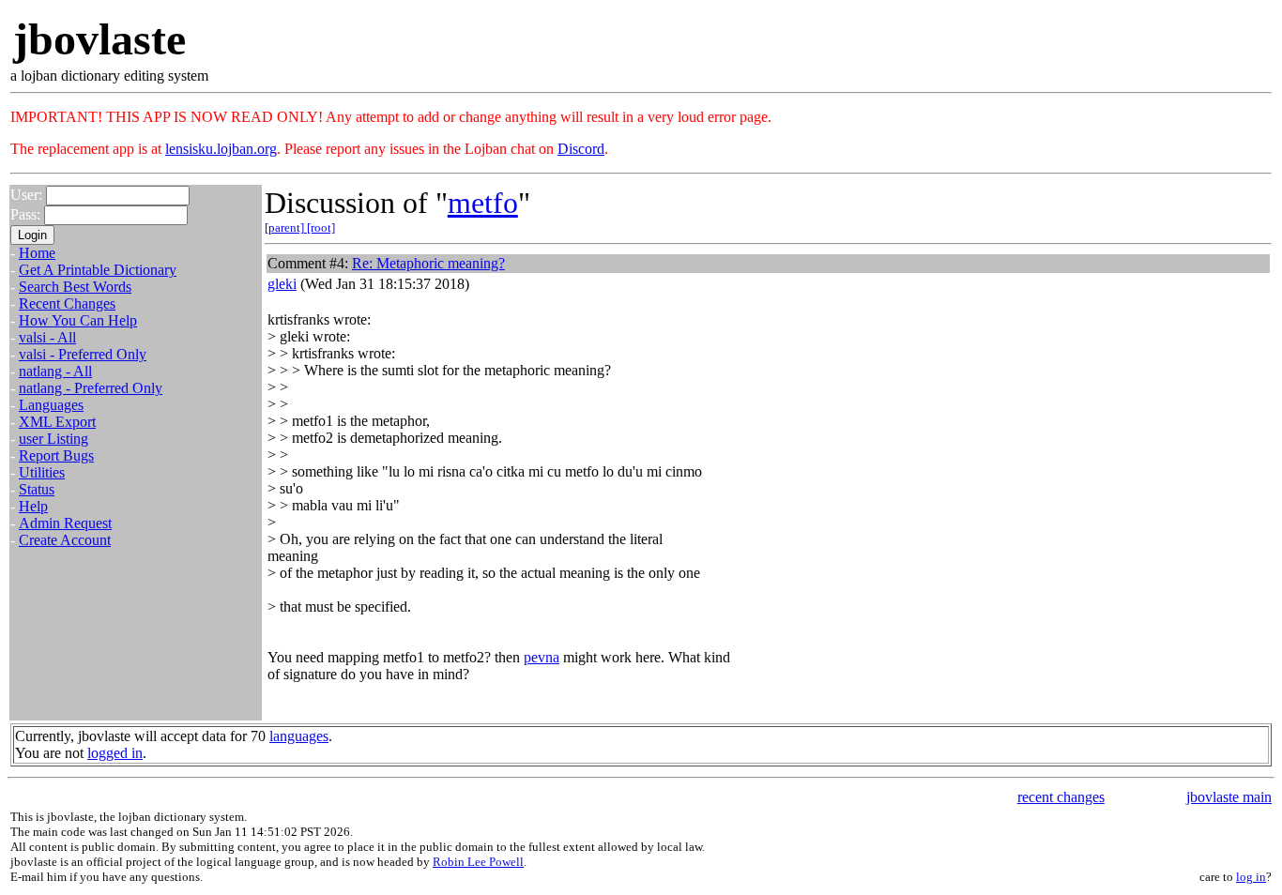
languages (298, 736)
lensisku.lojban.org (221, 149)
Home (37, 253)
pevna (541, 657)
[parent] (286, 227)
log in (1251, 877)
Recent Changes (67, 303)
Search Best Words (75, 287)
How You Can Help (78, 320)
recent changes (1061, 797)
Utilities (42, 472)
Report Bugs (56, 455)
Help (33, 506)
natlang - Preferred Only (90, 388)
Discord (580, 149)
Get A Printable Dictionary (97, 270)
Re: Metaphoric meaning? (428, 263)
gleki (282, 284)
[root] (321, 227)
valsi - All (47, 337)
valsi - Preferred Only (82, 354)
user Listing (53, 439)
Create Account (65, 540)
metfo (483, 203)
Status (36, 489)
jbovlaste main (1229, 797)
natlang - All (55, 371)
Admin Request (65, 523)
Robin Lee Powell (478, 862)
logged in (115, 753)
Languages (51, 405)
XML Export (57, 422)
